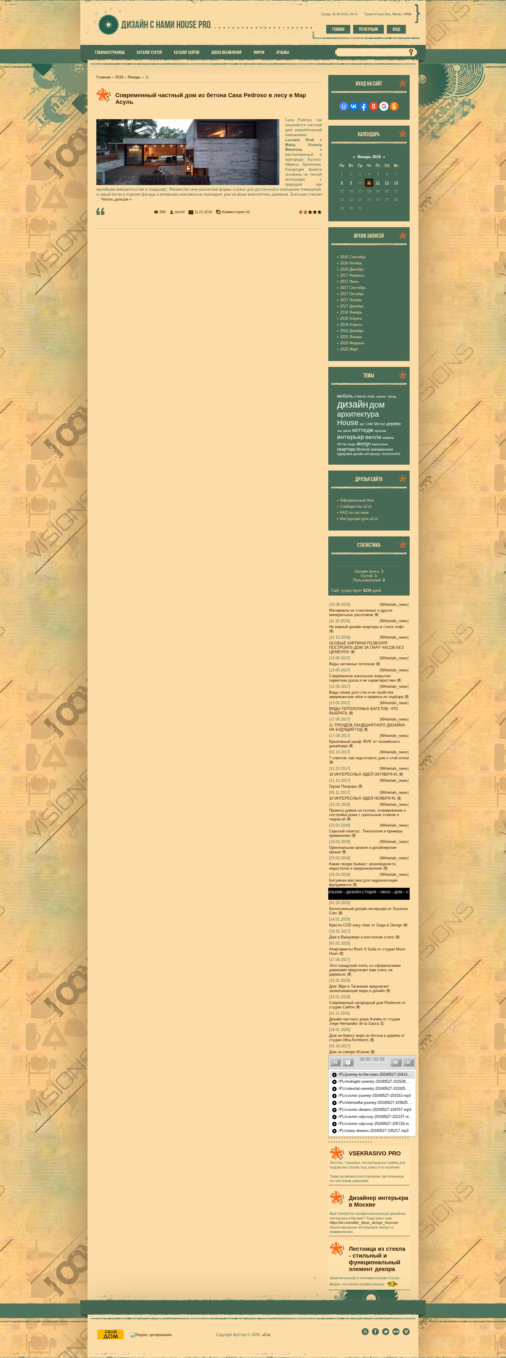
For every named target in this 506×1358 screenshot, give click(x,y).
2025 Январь (351, 337)
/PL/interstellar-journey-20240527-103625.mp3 (373, 1103)
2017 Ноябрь (351, 300)
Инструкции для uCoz (359, 518)
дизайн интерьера (366, 454)
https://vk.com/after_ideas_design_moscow (364, 1223)
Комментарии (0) (236, 212)
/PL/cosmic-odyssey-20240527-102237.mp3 (372, 1117)
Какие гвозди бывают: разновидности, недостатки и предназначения (363, 866)
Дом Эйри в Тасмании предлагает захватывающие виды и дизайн (359, 988)
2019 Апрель (351, 324)
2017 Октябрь (352, 294)
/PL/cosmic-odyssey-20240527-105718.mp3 (372, 1124)
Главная (338, 29)
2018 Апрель (351, 318)
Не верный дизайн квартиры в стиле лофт (366, 627)
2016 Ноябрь (351, 263)
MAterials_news (394, 604)
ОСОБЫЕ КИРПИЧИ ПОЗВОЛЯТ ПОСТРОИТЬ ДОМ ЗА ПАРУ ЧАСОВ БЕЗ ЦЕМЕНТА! (366, 647)
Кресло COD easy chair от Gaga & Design (365, 925)
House (347, 422)
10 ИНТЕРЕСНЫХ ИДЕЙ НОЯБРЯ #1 (362, 798)
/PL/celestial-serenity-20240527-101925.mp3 (373, 1089)
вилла (373, 437)
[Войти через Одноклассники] (394, 106)
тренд (391, 396)
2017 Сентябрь (353, 287)
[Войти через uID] (343, 106)
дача (347, 431)
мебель (345, 396)
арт (362, 424)
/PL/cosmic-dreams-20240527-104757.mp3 (371, 1110)
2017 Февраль (352, 275)
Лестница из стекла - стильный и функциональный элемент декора (377, 1259)
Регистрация (368, 29)
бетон (342, 444)
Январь (134, 77)
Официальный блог (357, 500)
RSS (408, 14)
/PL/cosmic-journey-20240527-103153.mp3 (371, 1096)
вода (351, 444)
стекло (360, 396)
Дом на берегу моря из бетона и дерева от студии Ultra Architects (367, 1037)
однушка (344, 453)
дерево (393, 423)
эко (339, 430)
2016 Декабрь (352, 269)
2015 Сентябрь (353, 257)
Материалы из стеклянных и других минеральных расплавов (361, 612)
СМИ (369, 424)
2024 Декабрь (352, 331)
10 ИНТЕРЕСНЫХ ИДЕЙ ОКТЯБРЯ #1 (363, 774)
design (363, 444)
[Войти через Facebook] (363, 106)
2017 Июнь (349, 281)
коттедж (362, 430)
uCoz (266, 1335)
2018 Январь (351, 312)
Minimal (363, 449)
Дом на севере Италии (349, 1052)
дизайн (352, 404)
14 (396, 183)
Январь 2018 (369, 157)
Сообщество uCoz (356, 506)
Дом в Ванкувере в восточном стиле (361, 937)
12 (378, 183)
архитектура (358, 414)
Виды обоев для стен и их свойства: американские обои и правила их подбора (366, 694)
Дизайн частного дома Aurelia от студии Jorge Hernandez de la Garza (364, 1021)
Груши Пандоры (343, 786)
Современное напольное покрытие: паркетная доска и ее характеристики (362, 678)
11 (369, 183)
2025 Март (349, 349)
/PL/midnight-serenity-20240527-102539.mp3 (373, 1082)
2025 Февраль (352, 343)
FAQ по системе (354, 512)
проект (381, 396)
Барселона (380, 444)
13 (387, 183)
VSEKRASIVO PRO (375, 1153)
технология (390, 454)
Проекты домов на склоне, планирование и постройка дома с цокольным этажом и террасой (367, 814)
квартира (346, 449)
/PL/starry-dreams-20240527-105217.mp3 (370, 1131)
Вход (396, 29)
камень (388, 438)
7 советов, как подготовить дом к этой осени (369, 758)
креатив (380, 430)
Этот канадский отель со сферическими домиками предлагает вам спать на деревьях (365, 969)
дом (377, 404)
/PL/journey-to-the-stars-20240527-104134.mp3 (373, 1074)
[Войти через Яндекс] (373, 106)
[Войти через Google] (384, 106)
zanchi (179, 212)
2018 (119, 77)
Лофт (371, 396)
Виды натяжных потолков (352, 664)
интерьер (350, 436)
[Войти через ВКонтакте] (353, 106)
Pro (193, 24)
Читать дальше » (116, 199)
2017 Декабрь (352, 306)
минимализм (382, 449)
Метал (379, 424)
